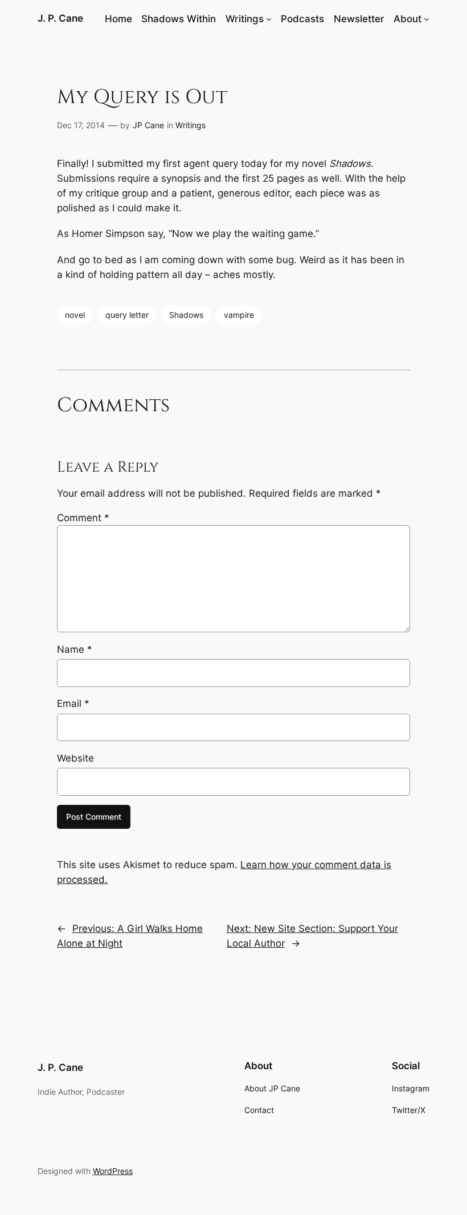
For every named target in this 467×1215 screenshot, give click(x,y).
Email (73, 703)
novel (75, 315)
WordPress (113, 1171)
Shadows (186, 315)
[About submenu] (426, 19)
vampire (239, 315)
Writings (190, 125)
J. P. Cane (60, 18)
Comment (83, 517)
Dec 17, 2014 (81, 125)
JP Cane (148, 125)
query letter (127, 315)
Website (75, 758)
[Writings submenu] (269, 19)
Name (74, 649)
